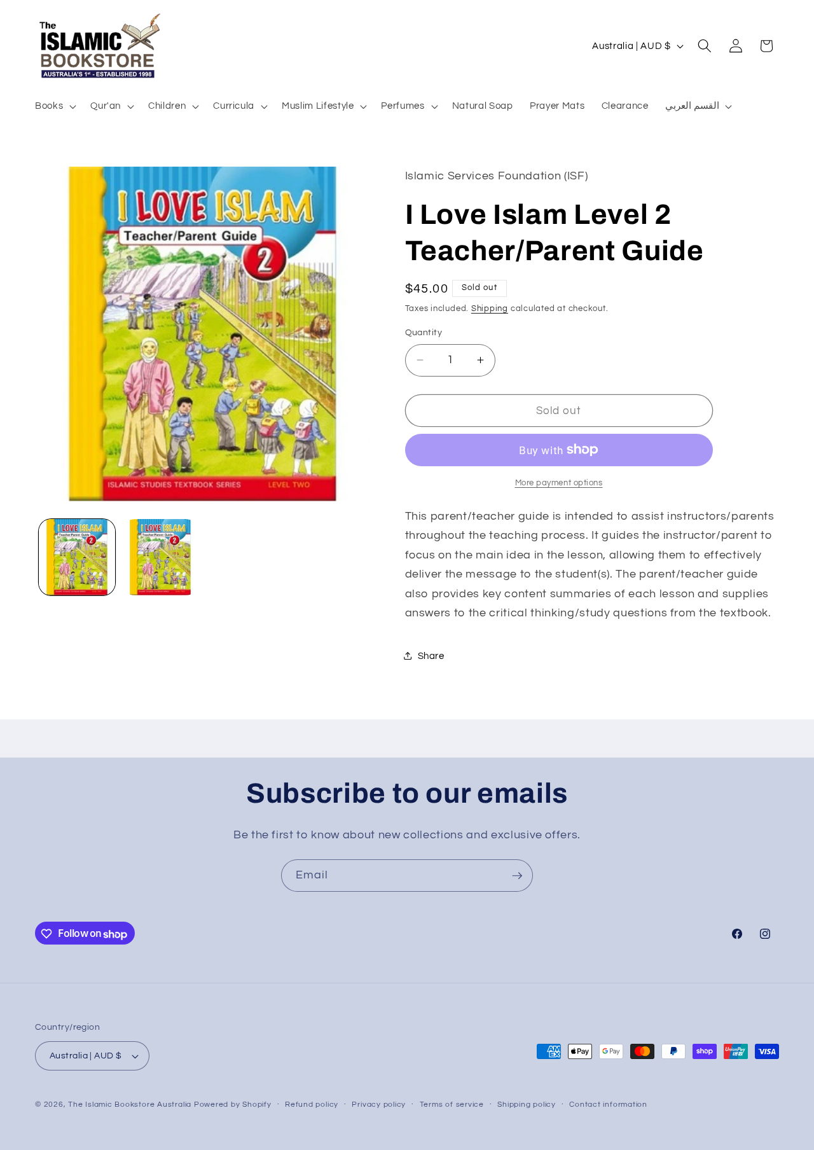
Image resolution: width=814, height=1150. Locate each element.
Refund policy (311, 1104)
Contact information (608, 1104)
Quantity (424, 332)
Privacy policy (379, 1104)
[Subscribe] (517, 875)
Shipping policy (526, 1104)
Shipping (489, 308)
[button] (54, 106)
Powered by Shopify (233, 1104)
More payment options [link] (559, 482)
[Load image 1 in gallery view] (77, 557)
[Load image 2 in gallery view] (160, 557)
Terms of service (452, 1104)
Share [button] (431, 655)
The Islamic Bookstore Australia (129, 1104)
